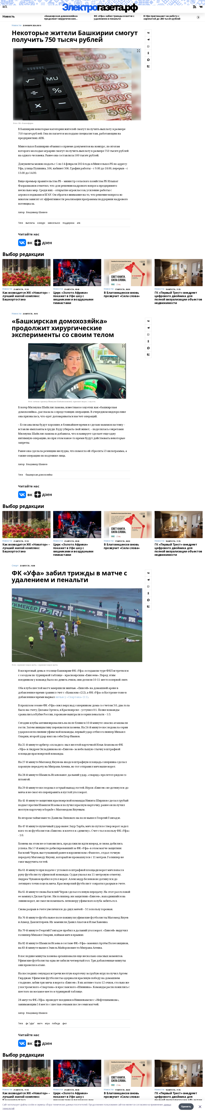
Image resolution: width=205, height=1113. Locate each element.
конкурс (41, 223)
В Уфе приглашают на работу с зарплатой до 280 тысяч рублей (162, 17)
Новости (16, 25)
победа (56, 1023)
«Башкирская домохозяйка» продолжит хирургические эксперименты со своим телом (62, 17)
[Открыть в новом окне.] (25, 242)
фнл (64, 1023)
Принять (186, 1106)
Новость (8, 16)
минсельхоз (54, 223)
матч (39, 1023)
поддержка (68, 223)
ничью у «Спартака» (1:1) (71, 697)
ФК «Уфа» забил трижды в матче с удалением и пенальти (114, 17)
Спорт (15, 565)
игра (47, 1023)
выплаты (30, 223)
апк (78, 223)
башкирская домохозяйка (39, 474)
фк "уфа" (30, 1023)
